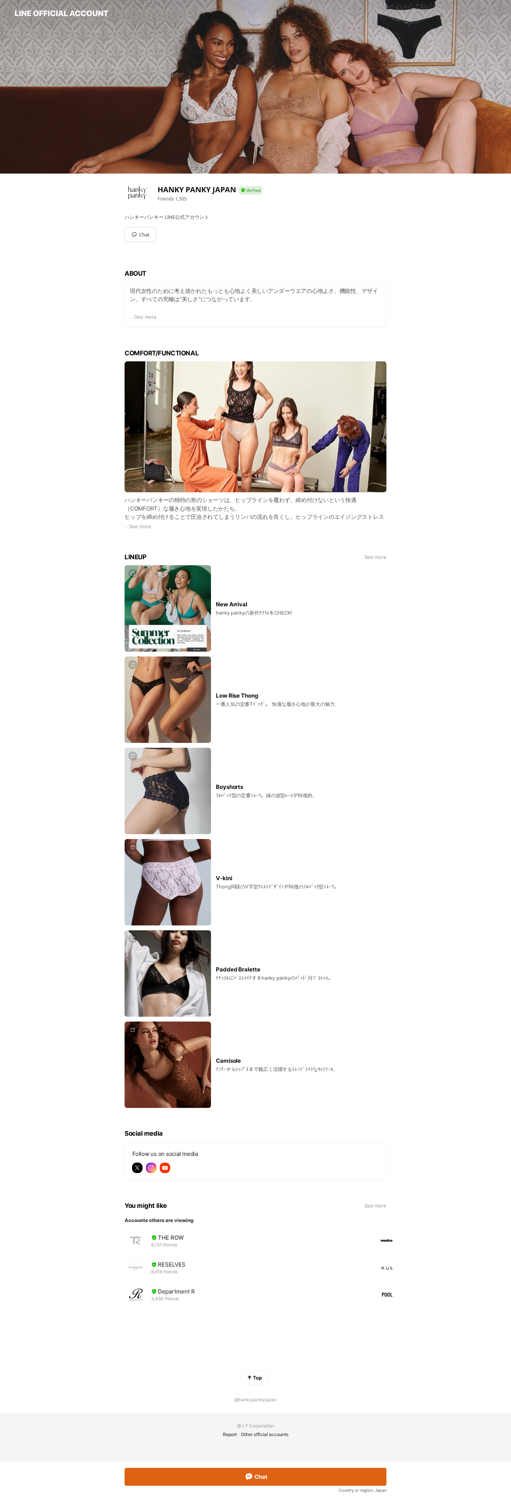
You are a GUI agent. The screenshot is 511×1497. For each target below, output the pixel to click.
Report (230, 1434)
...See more (143, 317)
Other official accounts (264, 1434)
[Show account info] (250, 190)
